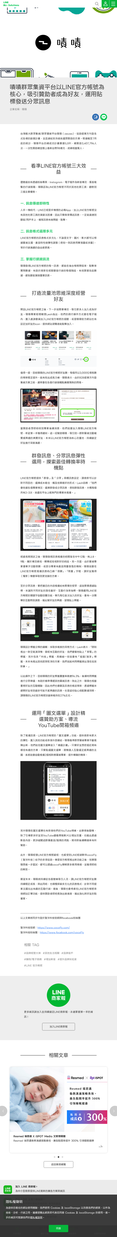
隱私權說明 (36, 1217)
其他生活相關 (52, 953)
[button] (54, 1157)
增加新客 (51, 959)
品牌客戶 (68, 953)
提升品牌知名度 (68, 959)
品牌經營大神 (33, 953)
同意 (58, 1228)
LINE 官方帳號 (34, 965)
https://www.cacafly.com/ (53, 928)
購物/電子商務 (34, 959)
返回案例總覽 (58, 1164)
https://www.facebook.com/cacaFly (62, 932)
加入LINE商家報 (58, 1027)
